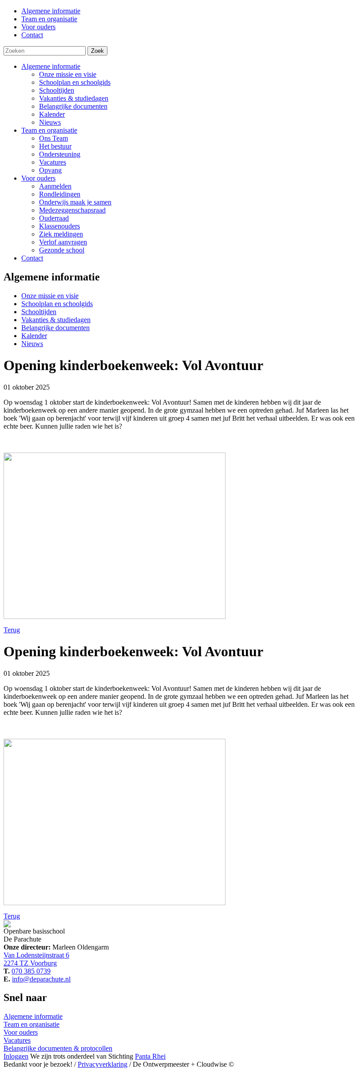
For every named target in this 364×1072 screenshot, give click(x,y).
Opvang (50, 170)
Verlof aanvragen (63, 242)
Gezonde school (61, 250)
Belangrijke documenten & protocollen (58, 1048)
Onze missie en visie (67, 74)
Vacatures (52, 162)
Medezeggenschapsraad (72, 210)
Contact (32, 258)
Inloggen (16, 1056)
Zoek (97, 50)
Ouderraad (54, 218)
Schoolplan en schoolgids (75, 82)
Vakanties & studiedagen (73, 98)
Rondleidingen (59, 194)
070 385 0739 (31, 971)
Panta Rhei (150, 1056)
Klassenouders (59, 226)
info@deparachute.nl (41, 979)
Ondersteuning (59, 154)
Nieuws (50, 122)
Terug (12, 630)
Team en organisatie (49, 130)
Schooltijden (56, 90)
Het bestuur (55, 146)
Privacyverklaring (102, 1064)
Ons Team (53, 138)
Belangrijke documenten (73, 106)
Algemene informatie (50, 66)
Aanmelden (55, 186)
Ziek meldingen (61, 234)
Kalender (52, 114)
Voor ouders (38, 178)
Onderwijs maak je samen (75, 202)
